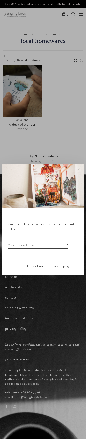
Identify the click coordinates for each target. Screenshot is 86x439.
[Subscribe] (63, 245)
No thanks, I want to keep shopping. (46, 266)
